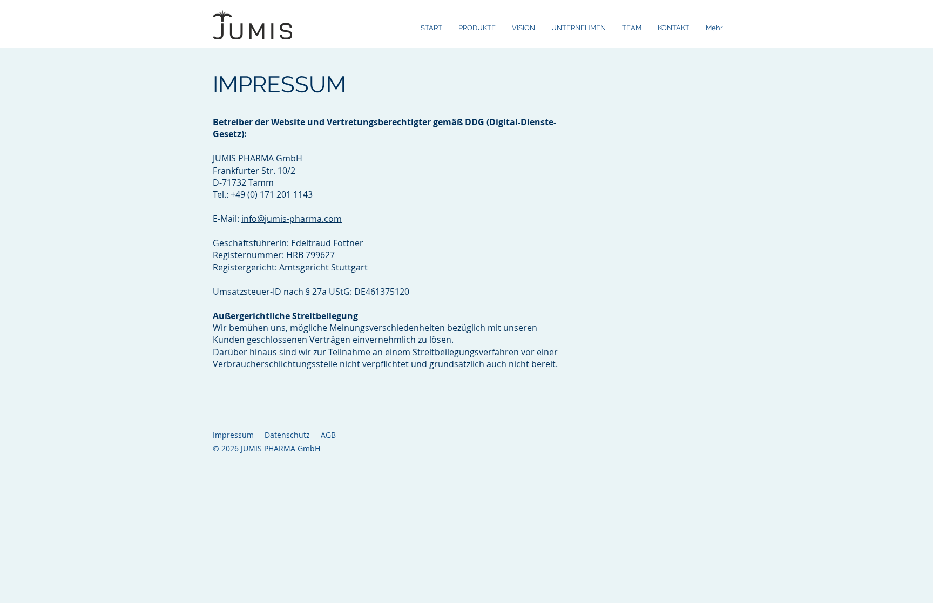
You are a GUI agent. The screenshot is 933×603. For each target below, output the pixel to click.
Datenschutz (287, 435)
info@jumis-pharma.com (291, 219)
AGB (328, 435)
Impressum (233, 435)
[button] (477, 28)
